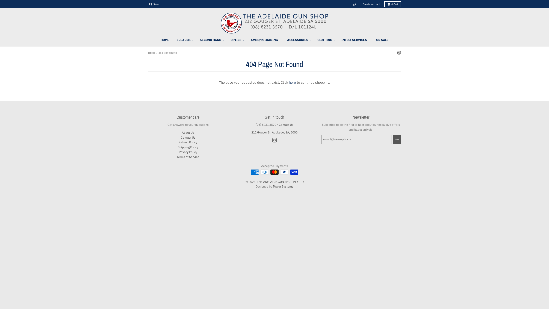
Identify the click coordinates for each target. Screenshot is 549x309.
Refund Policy (188, 142)
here (292, 82)
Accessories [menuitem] (297, 40)
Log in (353, 4)
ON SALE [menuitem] (382, 40)
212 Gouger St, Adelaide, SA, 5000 (274, 132)
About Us (188, 133)
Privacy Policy (188, 152)
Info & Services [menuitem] (354, 40)
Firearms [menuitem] (183, 40)
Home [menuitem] (165, 40)
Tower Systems (283, 186)
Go (397, 139)
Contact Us (188, 137)
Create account (371, 4)
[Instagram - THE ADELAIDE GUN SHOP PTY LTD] (399, 53)
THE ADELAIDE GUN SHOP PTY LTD (280, 182)
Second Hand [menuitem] (210, 40)
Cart (394, 4)
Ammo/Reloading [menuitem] (264, 40)
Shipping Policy (188, 147)
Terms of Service (188, 157)
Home (151, 53)
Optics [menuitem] (236, 40)
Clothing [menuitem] (324, 40)
